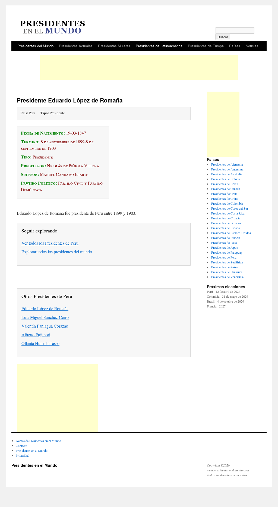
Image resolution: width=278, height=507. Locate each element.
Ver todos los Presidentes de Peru (49, 243)
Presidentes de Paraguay (226, 252)
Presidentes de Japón (224, 247)
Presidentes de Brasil (224, 184)
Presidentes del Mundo (35, 45)
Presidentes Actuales (76, 45)
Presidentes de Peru (223, 257)
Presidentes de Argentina (227, 169)
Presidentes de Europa (206, 45)
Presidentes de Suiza (224, 267)
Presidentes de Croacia (225, 218)
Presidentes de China (224, 198)
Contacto (21, 445)
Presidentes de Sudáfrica (227, 262)
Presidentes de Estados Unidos (231, 233)
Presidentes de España (225, 228)
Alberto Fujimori (35, 334)
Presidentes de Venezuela (227, 277)
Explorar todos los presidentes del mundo (56, 251)
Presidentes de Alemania (227, 164)
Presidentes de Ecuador (226, 223)
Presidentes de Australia (226, 174)
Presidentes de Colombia (227, 203)
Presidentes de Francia (225, 237)
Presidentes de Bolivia (225, 179)
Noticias (252, 45)
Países (234, 45)
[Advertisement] (139, 67)
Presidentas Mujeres (114, 45)
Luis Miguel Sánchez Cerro (45, 317)
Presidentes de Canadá (225, 188)
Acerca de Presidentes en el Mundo (38, 440)
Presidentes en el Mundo (32, 450)
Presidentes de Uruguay (226, 272)
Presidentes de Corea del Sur (229, 208)
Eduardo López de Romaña (44, 308)
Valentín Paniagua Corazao (44, 326)
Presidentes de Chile (224, 193)
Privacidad (22, 455)
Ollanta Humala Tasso (40, 343)
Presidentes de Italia (224, 242)
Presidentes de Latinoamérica (159, 45)
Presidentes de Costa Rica (227, 213)
